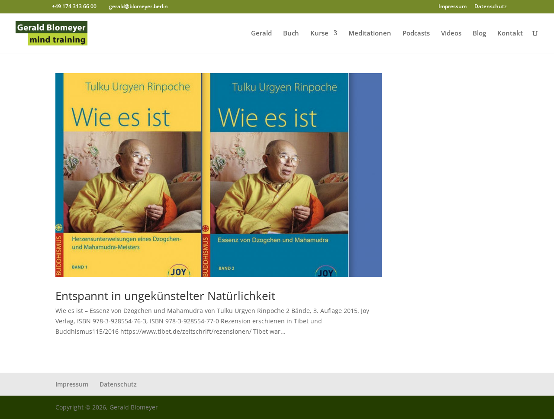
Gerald (261, 33)
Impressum (452, 7)
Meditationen (369, 33)
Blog (479, 33)
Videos (451, 33)
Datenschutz (490, 7)
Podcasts (416, 33)
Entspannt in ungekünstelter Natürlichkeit (165, 295)
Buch (291, 33)
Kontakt (510, 33)
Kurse (319, 33)
